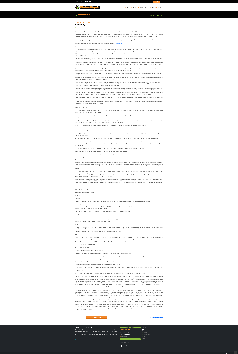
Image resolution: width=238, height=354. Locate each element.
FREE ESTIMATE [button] (157, 1)
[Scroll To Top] (235, 352)
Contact (159, 7)
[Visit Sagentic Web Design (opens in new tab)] (229, 353)
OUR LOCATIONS (79, 1)
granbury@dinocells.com (126, 336)
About (134, 7)
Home (127, 7)
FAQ (153, 7)
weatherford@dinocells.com (127, 348)
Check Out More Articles (157, 317)
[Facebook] (162, 1)
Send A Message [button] (97, 317)
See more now (118, 43)
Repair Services (144, 7)
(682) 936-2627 (88, 1)
